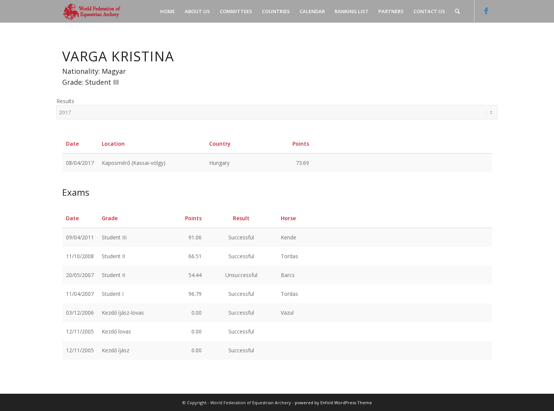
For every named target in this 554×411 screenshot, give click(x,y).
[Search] (457, 11)
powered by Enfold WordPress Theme (333, 402)
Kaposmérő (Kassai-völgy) (133, 162)
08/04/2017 (80, 162)
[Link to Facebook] (486, 11)
